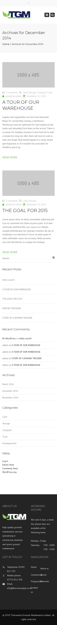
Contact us (34, 589)
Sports (43, 574)
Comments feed (10, 468)
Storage (32, 92)
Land (25, 92)
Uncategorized (9, 443)
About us (44, 568)
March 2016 (8, 384)
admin (19, 96)
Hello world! (8, 279)
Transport (41, 92)
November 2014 (10, 397)
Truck (49, 92)
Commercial (35, 574)
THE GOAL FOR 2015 (12, 298)
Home (6, 44)
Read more (9, 157)
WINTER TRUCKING (11, 308)
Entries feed (8, 464)
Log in (5, 461)
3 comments (12, 92)
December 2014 (10, 390)
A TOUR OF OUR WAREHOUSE (16, 289)
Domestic (44, 581)
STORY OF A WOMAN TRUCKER (17, 317)
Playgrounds (35, 581)
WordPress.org (9, 472)
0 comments (12, 200)
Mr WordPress (9, 338)
